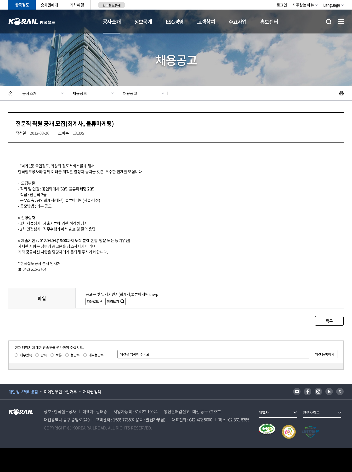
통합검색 (328, 21)
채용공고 (130, 93)
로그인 (282, 5)
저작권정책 (92, 392)
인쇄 (341, 93)
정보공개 (143, 21)
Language (331, 5)
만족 (44, 355)
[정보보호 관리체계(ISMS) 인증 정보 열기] (310, 431)
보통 (59, 355)
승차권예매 (49, 5)
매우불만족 (96, 355)
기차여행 (77, 5)
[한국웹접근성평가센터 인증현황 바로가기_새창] (267, 431)
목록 (329, 321)
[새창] (297, 391)
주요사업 (237, 21)
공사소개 (112, 21)
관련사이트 (311, 412)
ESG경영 (174, 21)
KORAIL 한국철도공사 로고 (31, 21)
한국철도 (22, 5)
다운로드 (93, 301)
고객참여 (206, 21)
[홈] (10, 93)
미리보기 (113, 301)
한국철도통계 (111, 5)
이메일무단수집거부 (60, 392)
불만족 (75, 355)
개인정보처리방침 (23, 392)
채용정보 (80, 93)
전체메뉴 (341, 21)
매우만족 (26, 355)
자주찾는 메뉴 (303, 5)
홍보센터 (269, 21)
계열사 (264, 412)
